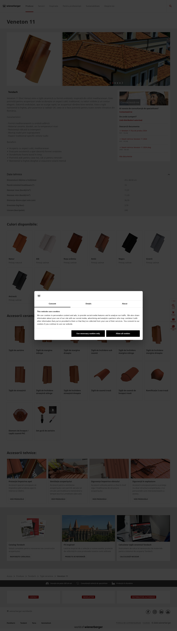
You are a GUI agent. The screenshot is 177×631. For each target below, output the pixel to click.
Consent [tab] (52, 304)
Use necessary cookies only (88, 333)
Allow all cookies (123, 333)
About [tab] (124, 304)
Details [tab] (89, 304)
